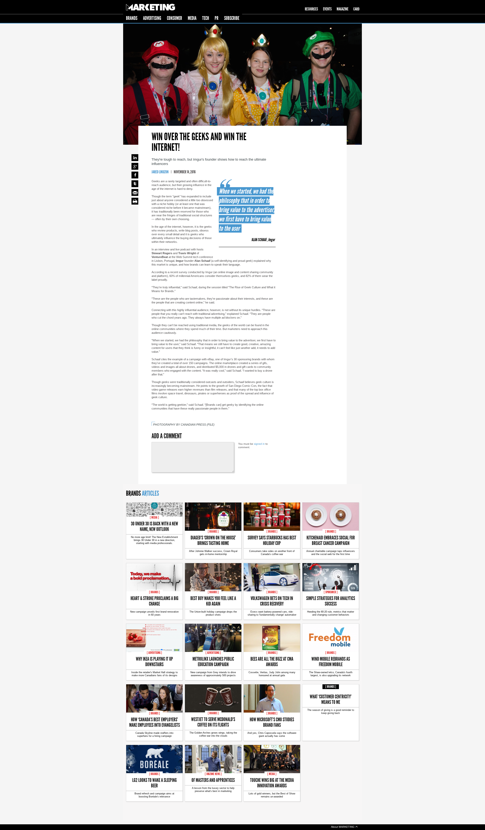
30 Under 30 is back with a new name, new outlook (154, 526)
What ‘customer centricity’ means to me (330, 699)
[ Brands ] (213, 531)
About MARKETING (343, 826)
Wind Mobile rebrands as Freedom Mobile (330, 661)
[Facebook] (134, 175)
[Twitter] (134, 183)
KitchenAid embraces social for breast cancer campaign (331, 540)
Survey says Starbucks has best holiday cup (272, 540)
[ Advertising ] (154, 653)
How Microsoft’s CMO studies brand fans (272, 722)
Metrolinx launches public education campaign (213, 661)
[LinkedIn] (134, 157)
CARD (356, 9)
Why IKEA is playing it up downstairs (154, 661)
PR (216, 18)
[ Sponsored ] (331, 592)
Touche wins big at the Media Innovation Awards (272, 782)
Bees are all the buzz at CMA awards (271, 661)
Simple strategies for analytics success (330, 600)
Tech (205, 18)
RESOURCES (311, 9)
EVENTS (327, 9)
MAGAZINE (342, 9)
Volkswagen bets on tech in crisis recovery (272, 600)
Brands (131, 18)
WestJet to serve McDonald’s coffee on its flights (213, 722)
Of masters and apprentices (213, 780)
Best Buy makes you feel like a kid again (213, 600)
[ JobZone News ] (213, 774)
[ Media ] (154, 517)
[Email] (134, 192)
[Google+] (134, 166)
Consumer (174, 18)
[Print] (134, 201)
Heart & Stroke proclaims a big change (154, 600)
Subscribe (231, 18)
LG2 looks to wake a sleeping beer (154, 782)
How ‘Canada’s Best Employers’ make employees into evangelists (154, 722)
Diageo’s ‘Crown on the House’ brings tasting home (213, 540)
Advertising (152, 18)
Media (192, 18)
